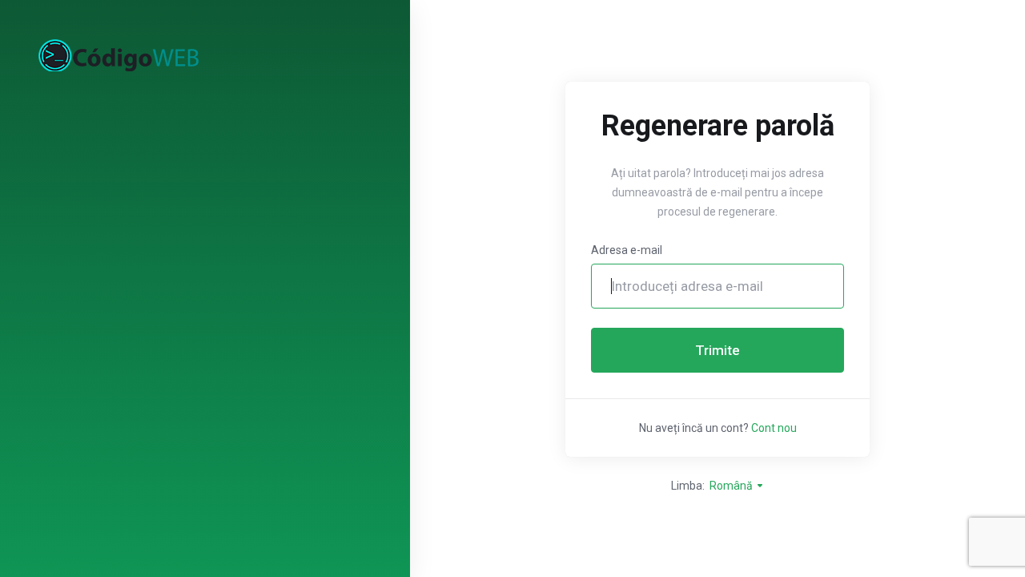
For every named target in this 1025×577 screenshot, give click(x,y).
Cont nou (774, 428)
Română (732, 485)
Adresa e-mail (626, 250)
